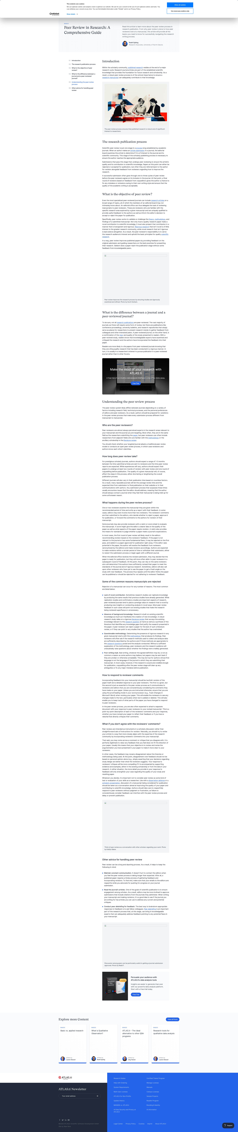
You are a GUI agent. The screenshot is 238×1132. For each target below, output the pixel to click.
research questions (114, 644)
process (139, 148)
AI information (152, 1110)
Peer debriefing (150, 909)
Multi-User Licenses (121, 1092)
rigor (121, 335)
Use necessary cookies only (180, 11)
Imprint (149, 1124)
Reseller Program (153, 1101)
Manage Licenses (153, 1083)
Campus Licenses (153, 1092)
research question (132, 622)
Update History (119, 1101)
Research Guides (119, 1078)
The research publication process (84, 64)
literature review (130, 440)
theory (151, 219)
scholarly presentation (111, 783)
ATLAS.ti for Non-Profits (122, 1096)
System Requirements (121, 1087)
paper (135, 435)
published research (135, 67)
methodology (160, 219)
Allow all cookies (180, 5)
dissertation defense (157, 780)
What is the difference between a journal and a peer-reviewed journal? (83, 76)
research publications (125, 322)
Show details (71, 14)
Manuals (149, 1087)
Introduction (76, 60)
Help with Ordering (120, 1083)
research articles (157, 200)
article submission (137, 151)
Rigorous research (142, 227)
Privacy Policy (131, 1124)
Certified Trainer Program (156, 1078)
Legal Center (118, 1124)
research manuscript (110, 78)
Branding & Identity (153, 1105)
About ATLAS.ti (160, 1124)
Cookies (141, 1124)
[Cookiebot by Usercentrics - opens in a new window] (54, 14)
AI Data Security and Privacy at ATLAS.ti (125, 1111)
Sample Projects (152, 1096)
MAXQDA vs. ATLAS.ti (121, 1105)
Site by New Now (65, 1126)
